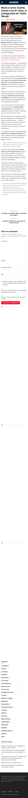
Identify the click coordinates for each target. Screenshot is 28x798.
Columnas (4, 672)
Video (3, 736)
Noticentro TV (5, 704)
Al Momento (5, 666)
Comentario (4, 241)
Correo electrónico (6, 267)
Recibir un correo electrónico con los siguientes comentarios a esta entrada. (14, 291)
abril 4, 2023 (20, 19)
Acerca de (3, 791)
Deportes (4, 674)
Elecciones (4, 680)
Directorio (10, 791)
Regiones (4, 728)
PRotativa (4, 716)
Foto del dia (5, 689)
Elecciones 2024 (6, 683)
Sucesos (3, 733)
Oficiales (4, 710)
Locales (3, 695)
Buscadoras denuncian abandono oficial (11, 762)
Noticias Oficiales (7, 707)
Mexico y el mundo (7, 698)
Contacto (17, 791)
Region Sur (4, 725)
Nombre (3, 260)
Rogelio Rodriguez (10, 19)
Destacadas (5, 677)
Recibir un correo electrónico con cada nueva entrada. (13, 298)
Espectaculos (5, 686)
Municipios (4, 701)
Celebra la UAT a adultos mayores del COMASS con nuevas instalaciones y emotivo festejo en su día (13, 752)
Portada (3, 713)
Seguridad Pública (7, 731)
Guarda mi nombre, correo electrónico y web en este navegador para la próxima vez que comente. (14, 283)
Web (2, 274)
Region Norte (5, 722)
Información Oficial (7, 692)
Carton (3, 669)
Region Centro (5, 719)
